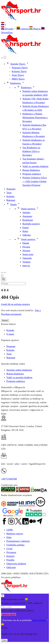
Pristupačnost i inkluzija (18, 541)
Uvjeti (9, 548)
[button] (25, 24)
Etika (8, 537)
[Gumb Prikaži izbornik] (5, 272)
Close (4, 640)
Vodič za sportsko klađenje (19, 377)
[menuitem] (9, 28)
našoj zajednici (39, 620)
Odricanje (11, 567)
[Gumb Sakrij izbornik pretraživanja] (2, 275)
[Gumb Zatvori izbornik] (5, 57)
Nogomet (10, 346)
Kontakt (10, 330)
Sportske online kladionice (19, 370)
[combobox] (25, 281)
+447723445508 (9, 478)
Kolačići (10, 556)
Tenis (9, 353)
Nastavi (5, 320)
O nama (10, 334)
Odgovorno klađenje (16, 563)
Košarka (10, 350)
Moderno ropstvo (14, 533)
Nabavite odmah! (8, 614)
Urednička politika (15, 544)
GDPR (9, 529)
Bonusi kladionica (15, 373)
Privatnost (11, 552)
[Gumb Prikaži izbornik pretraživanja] (2, 272)
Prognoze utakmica (15, 381)
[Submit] (3, 279)
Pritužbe (10, 560)
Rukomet (10, 357)
